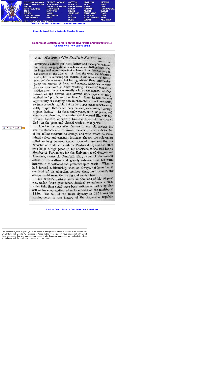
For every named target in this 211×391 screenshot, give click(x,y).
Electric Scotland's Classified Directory (67, 31)
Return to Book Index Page (74, 209)
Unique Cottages (40, 31)
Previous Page (52, 209)
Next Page (93, 209)
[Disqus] (44, 277)
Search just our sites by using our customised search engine (58, 23)
